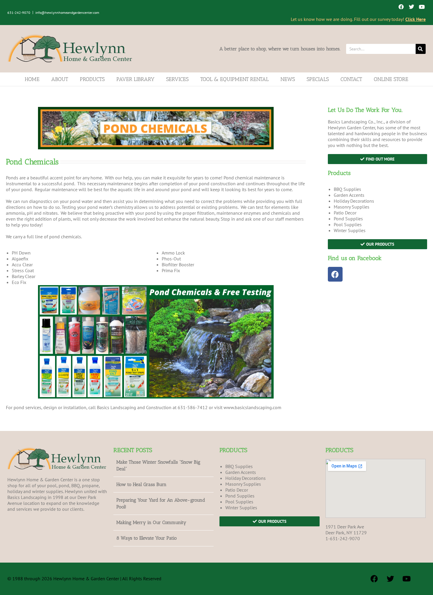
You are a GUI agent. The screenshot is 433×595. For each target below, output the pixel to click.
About (59, 79)
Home (32, 79)
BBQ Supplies (347, 189)
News (287, 79)
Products (92, 79)
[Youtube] (422, 6)
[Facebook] (401, 6)
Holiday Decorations (354, 201)
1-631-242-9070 (342, 538)
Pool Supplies (348, 224)
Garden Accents (349, 195)
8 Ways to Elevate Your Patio (146, 538)
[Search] (421, 49)
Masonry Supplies (351, 207)
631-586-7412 (193, 407)
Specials (318, 79)
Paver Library (135, 79)
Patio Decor (345, 213)
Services (177, 79)
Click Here (415, 19)
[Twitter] (411, 6)
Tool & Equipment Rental (234, 79)
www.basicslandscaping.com (252, 407)
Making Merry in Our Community (151, 522)
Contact (351, 79)
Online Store (391, 79)
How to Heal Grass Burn (141, 484)
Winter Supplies (350, 230)
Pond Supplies (348, 219)
